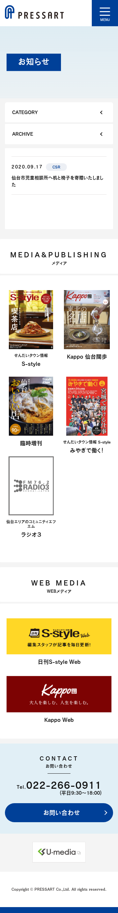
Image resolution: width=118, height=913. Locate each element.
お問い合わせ (60, 812)
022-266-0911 (64, 785)
